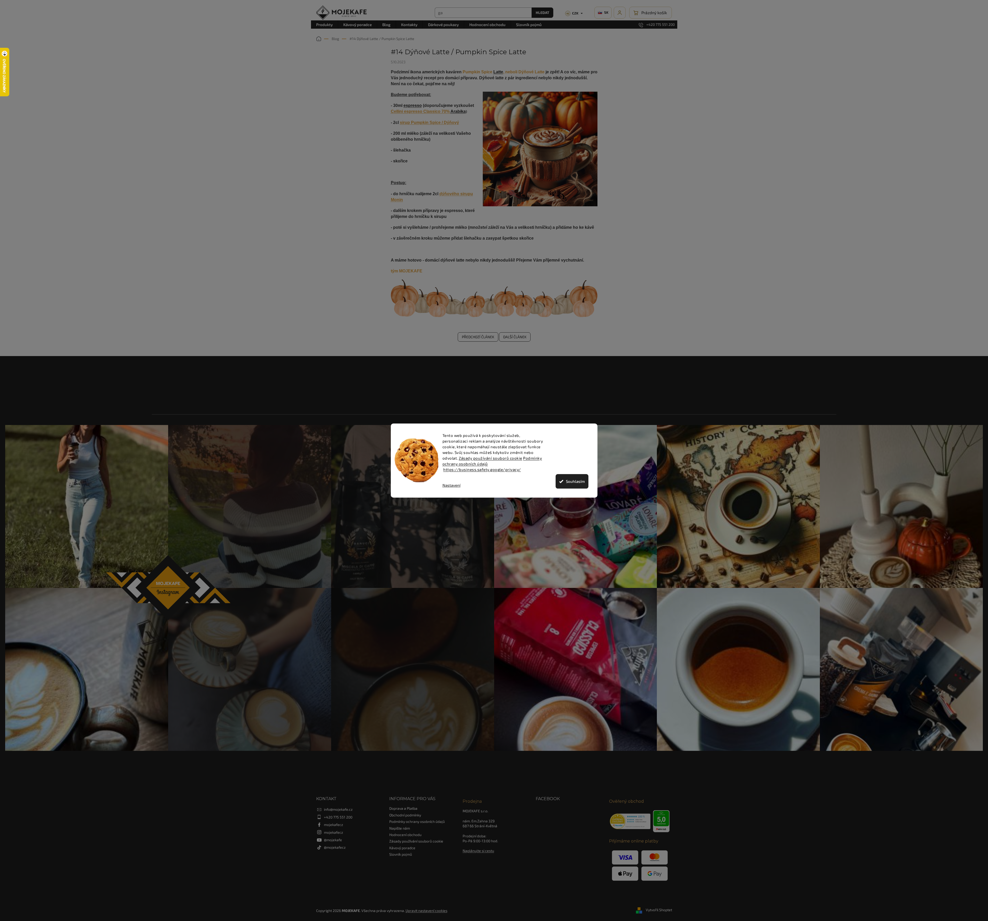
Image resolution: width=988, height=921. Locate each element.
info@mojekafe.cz (338, 809)
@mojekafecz (335, 847)
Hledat (542, 12)
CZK (572, 13)
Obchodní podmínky (405, 815)
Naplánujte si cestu (478, 850)
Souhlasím (575, 481)
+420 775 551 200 (338, 817)
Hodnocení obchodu (405, 834)
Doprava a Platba (403, 808)
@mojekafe (333, 840)
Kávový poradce (402, 848)
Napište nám (399, 828)
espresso (412, 105)
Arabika (458, 111)
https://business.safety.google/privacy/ (482, 469)
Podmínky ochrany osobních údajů (417, 821)
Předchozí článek (478, 337)
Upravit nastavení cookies (426, 910)
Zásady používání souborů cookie (490, 458)
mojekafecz (333, 824)
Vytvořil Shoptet (659, 910)
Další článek (514, 337)
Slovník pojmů (400, 854)
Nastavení (451, 485)
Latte (498, 72)
